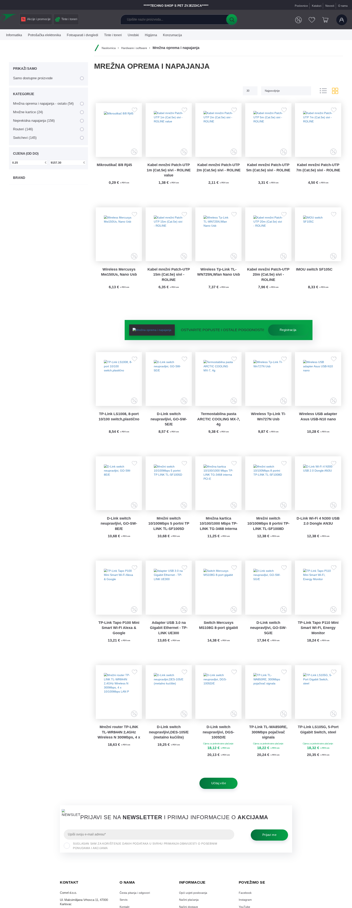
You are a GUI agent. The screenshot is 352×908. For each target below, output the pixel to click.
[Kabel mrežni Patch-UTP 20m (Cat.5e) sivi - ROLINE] (268, 237)
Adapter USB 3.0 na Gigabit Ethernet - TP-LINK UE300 (169, 637)
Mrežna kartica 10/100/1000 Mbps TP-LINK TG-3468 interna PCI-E (219, 531)
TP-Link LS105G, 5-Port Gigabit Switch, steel (318, 741)
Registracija (288, 334)
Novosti (329, 5)
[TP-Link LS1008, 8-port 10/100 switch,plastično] (119, 383)
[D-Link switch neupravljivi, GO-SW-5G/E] (268, 596)
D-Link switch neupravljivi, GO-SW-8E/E (119, 531)
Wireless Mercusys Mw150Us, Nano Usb (119, 275)
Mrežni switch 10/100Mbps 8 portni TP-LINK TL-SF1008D (268, 531)
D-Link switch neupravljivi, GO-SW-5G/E (268, 637)
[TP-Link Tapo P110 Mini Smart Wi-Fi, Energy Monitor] (318, 596)
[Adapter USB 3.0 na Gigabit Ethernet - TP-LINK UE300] (169, 596)
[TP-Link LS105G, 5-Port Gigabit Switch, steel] (318, 703)
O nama (343, 5)
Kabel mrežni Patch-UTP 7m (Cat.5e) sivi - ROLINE (318, 169)
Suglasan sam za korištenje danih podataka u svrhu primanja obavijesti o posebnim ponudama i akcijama (145, 858)
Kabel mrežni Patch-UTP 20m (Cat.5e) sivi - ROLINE (268, 278)
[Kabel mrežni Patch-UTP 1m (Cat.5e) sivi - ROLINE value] (169, 130)
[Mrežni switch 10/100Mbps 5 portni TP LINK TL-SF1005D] (169, 490)
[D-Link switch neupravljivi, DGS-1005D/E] (219, 703)
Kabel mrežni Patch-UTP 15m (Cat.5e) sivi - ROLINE (168, 278)
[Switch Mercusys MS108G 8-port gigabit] (219, 596)
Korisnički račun (341, 19)
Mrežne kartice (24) (28, 112)
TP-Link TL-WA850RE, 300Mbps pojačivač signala (268, 744)
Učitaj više (218, 795)
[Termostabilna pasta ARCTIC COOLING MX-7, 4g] (219, 383)
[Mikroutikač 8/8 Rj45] (119, 130)
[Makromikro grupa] (9, 19)
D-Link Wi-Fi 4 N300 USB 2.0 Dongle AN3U (318, 528)
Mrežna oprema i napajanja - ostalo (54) (43, 103)
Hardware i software (135, 48)
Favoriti (311, 19)
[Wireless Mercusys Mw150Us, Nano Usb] (119, 237)
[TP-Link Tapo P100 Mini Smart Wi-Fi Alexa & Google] (119, 596)
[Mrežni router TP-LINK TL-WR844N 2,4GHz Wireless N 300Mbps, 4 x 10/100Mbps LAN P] (119, 703)
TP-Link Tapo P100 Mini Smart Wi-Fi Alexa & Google (118, 637)
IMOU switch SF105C (314, 273)
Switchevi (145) (25, 138)
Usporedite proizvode (297, 19)
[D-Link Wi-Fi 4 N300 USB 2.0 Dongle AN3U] (318, 490)
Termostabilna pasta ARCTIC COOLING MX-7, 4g (218, 425)
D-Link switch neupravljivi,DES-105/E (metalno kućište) (169, 744)
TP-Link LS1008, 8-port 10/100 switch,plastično (119, 422)
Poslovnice (301, 5)
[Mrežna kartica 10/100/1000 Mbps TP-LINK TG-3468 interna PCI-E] (219, 490)
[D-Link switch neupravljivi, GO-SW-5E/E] (169, 383)
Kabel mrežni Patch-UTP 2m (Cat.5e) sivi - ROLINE (219, 169)
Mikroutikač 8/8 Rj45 (114, 166)
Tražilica (231, 19)
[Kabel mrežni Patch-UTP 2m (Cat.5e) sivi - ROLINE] (219, 130)
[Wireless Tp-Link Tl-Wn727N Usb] (268, 383)
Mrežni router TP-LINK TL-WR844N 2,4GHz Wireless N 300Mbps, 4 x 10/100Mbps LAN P (119, 744)
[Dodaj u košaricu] (131, 194)
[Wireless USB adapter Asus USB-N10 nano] (318, 383)
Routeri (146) (23, 129)
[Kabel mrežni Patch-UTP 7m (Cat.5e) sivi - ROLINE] (318, 130)
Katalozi (316, 5)
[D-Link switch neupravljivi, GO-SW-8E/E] (119, 490)
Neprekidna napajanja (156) (34, 121)
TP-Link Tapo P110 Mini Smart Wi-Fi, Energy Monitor (318, 637)
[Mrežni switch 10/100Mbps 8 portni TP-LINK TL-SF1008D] (268, 490)
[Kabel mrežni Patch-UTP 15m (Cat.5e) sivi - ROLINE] (169, 237)
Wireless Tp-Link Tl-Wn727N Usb (268, 422)
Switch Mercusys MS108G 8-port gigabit (218, 635)
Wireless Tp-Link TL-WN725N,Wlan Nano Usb (218, 275)
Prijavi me (269, 847)
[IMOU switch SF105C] (318, 237)
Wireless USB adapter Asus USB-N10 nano (318, 422)
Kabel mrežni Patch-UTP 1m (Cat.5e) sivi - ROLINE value (169, 171)
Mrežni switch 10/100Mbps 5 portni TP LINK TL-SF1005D (168, 531)
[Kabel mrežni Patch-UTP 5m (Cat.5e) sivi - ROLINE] (268, 130)
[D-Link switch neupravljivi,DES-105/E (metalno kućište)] (169, 703)
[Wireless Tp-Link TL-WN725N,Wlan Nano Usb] (219, 237)
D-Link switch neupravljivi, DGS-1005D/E (218, 744)
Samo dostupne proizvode (33, 78)
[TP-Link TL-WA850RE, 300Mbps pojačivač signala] (268, 703)
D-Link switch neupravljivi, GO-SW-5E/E (169, 425)
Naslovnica (109, 48)
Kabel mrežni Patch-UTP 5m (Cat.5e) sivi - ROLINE (268, 169)
